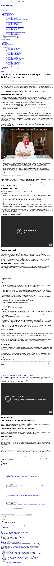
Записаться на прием (8, 13)
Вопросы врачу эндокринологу (13, 28)
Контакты (5, 35)
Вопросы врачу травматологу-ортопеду (15, 32)
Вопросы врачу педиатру (12, 25)
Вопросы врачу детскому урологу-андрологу (17, 19)
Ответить (5, 527)
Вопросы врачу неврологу (12, 24)
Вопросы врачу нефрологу (12, 23)
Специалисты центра (8, 14)
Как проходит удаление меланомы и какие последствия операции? (19, 552)
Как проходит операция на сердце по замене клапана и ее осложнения (23, 495)
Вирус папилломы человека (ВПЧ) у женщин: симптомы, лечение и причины (22, 554)
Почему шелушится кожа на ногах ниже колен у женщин (17, 279)
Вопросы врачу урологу (12, 18)
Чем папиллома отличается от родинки (12, 562)
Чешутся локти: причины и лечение (9, 534)
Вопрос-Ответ (6, 15)
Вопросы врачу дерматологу (13, 20)
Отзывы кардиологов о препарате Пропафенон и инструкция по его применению (26, 504)
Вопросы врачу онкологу (12, 29)
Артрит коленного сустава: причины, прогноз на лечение (14, 537)
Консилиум (6, 5)
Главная (5, 10)
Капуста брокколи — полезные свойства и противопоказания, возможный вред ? (20, 544)
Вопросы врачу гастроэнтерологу (14, 22)
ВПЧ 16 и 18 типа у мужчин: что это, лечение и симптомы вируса (19, 559)
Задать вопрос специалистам (13, 17)
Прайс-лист (6, 12)
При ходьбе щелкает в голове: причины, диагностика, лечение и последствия (19, 547)
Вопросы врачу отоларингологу (14, 30)
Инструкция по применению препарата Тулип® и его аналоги (18, 375)
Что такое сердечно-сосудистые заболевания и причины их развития (22, 476)
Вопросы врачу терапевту (12, 33)
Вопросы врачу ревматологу (13, 34)
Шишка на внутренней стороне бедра (10, 542)
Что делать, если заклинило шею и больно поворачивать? (14, 532)
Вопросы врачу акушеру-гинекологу (15, 27)
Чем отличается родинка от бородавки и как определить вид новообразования (22, 557)
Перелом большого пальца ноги (8, 539)
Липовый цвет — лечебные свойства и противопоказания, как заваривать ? (24, 485)
